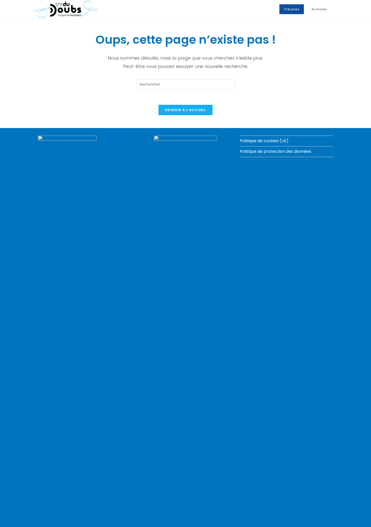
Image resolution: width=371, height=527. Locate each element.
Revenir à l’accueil (185, 110)
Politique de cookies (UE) (264, 141)
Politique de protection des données (275, 151)
